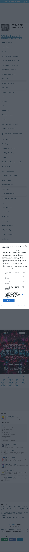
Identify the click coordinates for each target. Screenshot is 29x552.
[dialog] (14, 276)
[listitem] (14, 273)
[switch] (23, 276)
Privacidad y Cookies (23, 305)
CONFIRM (9, 300)
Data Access (13, 305)
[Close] (26, 246)
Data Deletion (4, 305)
